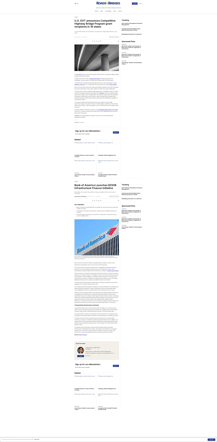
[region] (108, 439)
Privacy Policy (36, 439)
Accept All (211, 439)
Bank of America (83, 334)
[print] (118, 41)
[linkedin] (94, 41)
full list (77, 115)
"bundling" (101, 93)
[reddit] (98, 41)
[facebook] (92, 41)
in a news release (112, 84)
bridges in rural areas (79, 84)
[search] (77, 3)
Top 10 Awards (108, 11)
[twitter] (96, 41)
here (120, 7)
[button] (75, 3)
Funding (76, 17)
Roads (101, 11)
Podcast (120, 11)
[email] (100, 41)
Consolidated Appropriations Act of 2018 (108, 109)
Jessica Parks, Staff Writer (80, 196)
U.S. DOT (79, 74)
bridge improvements (95, 78)
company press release (112, 270)
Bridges (96, 11)
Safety (114, 11)
